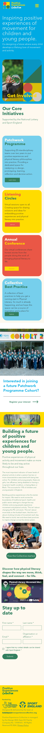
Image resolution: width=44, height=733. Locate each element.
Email (5, 636)
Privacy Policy (23, 725)
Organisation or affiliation (30, 635)
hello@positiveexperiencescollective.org (19, 712)
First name (7, 623)
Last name (28, 623)
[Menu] (37, 6)
